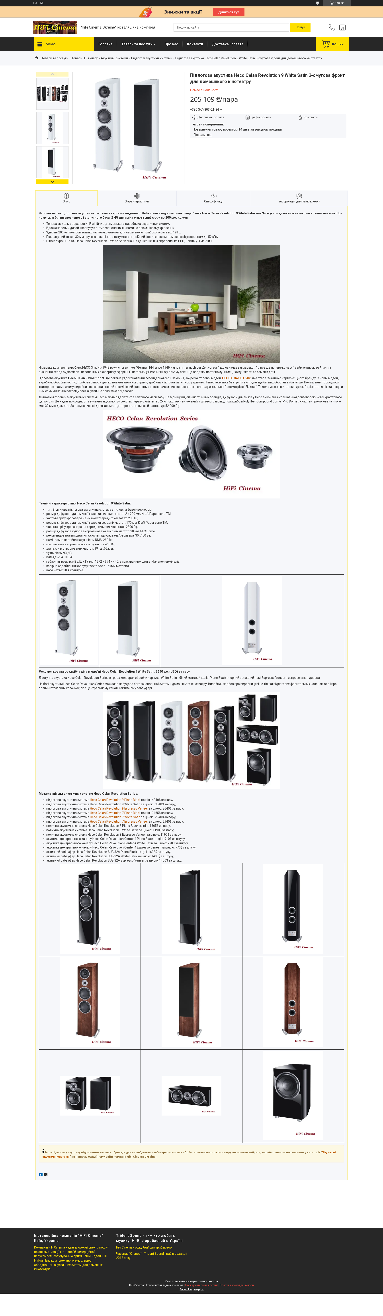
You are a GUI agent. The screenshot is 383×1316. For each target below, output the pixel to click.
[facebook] (41, 1175)
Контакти (195, 44)
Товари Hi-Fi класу (85, 58)
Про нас (171, 44)
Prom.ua (213, 1281)
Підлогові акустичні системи (151, 58)
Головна (105, 44)
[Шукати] (300, 27)
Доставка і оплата (227, 44)
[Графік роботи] (342, 27)
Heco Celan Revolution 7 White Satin (115, 817)
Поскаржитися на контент (201, 1285)
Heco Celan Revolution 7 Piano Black (115, 813)
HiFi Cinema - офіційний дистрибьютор (144, 1247)
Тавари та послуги (136, 44)
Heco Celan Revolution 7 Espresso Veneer (119, 821)
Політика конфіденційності (237, 1285)
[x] (45, 1175)
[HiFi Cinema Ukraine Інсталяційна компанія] (55, 27)
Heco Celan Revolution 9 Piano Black (115, 800)
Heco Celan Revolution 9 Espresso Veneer (119, 808)
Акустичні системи (114, 58)
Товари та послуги (54, 58)
